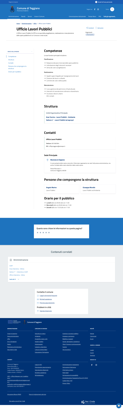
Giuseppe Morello (89, 187)
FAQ (100, 16)
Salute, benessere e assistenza (71, 342)
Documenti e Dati (12, 350)
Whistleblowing (39, 375)
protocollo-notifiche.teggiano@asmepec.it (19, 384)
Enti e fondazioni (12, 342)
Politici (9, 344)
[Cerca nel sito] (112, 9)
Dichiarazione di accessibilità (70, 375)
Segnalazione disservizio (41, 370)
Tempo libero (92, 16)
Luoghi (92, 350)
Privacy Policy (66, 383)
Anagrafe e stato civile (41, 339)
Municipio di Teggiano (57, 160)
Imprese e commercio (68, 336)
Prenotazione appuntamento (43, 367)
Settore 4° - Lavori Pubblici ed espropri (60, 120)
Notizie (92, 334)
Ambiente (37, 336)
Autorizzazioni (39, 344)
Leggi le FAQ (38, 365)
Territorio (92, 355)
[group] (61, 270)
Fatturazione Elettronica (69, 367)
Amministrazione (14, 16)
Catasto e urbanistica (41, 347)
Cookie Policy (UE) (67, 381)
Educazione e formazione (42, 352)
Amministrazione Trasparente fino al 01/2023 (75, 378)
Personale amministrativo (14, 347)
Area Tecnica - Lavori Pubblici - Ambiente (60, 117)
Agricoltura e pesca (40, 334)
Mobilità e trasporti (68, 339)
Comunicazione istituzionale (77, 16)
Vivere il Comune (39, 16)
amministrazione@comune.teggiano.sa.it (18, 380)
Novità (23, 16)
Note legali (66, 373)
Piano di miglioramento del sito (37, 394)
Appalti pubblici (39, 342)
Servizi (30, 16)
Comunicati (93, 336)
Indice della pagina (13, 51)
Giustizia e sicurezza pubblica (70, 334)
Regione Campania (13, 2)
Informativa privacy (68, 370)
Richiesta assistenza (40, 373)
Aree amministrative (13, 336)
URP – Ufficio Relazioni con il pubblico (17, 376)
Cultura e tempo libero (41, 350)
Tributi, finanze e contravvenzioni (72, 344)
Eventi (92, 353)
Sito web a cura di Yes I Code (17, 401)
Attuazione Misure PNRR (14, 394)
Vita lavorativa (67, 350)
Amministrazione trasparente (71, 365)
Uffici (8, 339)
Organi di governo (12, 334)
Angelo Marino (51, 187)
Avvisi (91, 339)
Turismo (65, 347)
